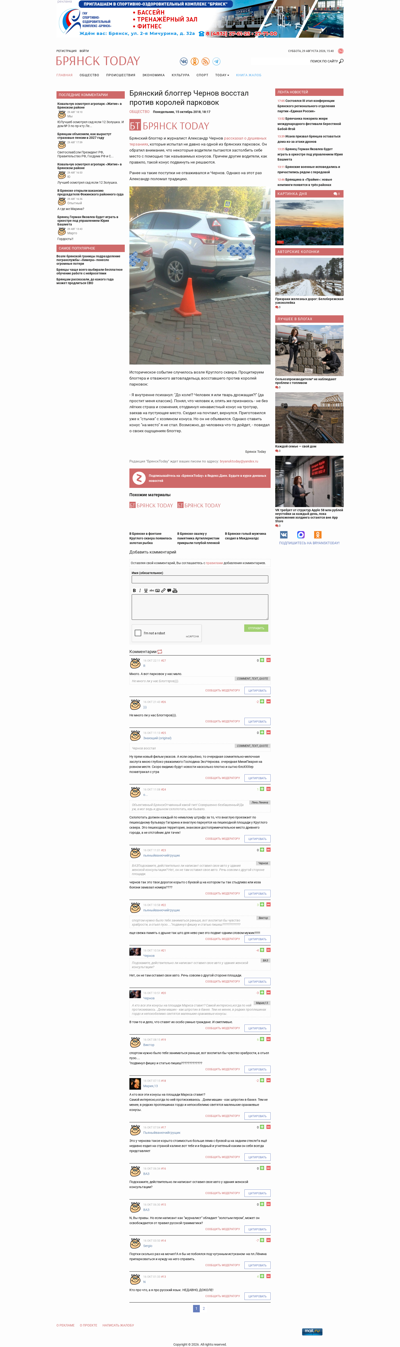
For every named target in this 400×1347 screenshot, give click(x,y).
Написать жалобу (118, 1325)
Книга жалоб (249, 75)
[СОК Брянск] (200, 18)
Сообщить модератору (222, 690)
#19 (163, 1039)
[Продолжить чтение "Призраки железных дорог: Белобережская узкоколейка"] (309, 277)
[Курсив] (140, 590)
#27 (163, 660)
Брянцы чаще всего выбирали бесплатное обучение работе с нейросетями (89, 271)
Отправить (256, 628)
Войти (84, 51)
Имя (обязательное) (147, 573)
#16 (163, 1168)
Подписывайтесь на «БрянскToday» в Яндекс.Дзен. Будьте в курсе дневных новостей (207, 478)
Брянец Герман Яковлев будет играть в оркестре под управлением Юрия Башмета (310, 154)
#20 (163, 993)
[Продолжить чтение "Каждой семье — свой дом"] (309, 417)
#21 (163, 950)
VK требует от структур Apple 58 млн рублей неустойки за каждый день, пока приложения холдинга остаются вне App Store (309, 515)
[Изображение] (157, 590)
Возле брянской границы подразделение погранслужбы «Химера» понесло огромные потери (88, 259)
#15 (163, 1204)
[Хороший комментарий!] (262, 660)
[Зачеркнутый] (151, 590)
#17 (163, 1127)
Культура (181, 75)
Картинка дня (292, 194)
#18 (163, 1080)
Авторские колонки (298, 252)
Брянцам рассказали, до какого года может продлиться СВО (85, 281)
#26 (163, 702)
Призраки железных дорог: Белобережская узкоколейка (309, 300)
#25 (163, 733)
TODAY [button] (220, 75)
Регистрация (66, 51)
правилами (214, 563)
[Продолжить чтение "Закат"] (309, 222)
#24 (163, 789)
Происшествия (120, 75)
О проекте (88, 1325)
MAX (301, 534)
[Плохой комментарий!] (268, 660)
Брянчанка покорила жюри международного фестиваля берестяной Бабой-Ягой (309, 124)
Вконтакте (284, 534)
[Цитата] (169, 590)
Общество (89, 75)
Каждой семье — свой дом (295, 446)
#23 (163, 850)
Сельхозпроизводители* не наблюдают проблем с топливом (305, 381)
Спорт (202, 75)
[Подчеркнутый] (146, 590)
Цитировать (257, 690)
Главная (64, 75)
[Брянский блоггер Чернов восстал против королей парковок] (200, 125)
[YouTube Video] (175, 590)
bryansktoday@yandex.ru (239, 461)
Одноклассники (318, 534)
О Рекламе (65, 1325)
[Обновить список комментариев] (160, 651)
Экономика (153, 75)
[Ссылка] (163, 590)
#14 (163, 1240)
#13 (163, 1276)
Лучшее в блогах (295, 319)
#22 (163, 905)
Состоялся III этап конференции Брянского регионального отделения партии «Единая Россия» (306, 106)
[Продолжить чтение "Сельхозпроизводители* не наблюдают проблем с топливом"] (309, 350)
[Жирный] (134, 590)
